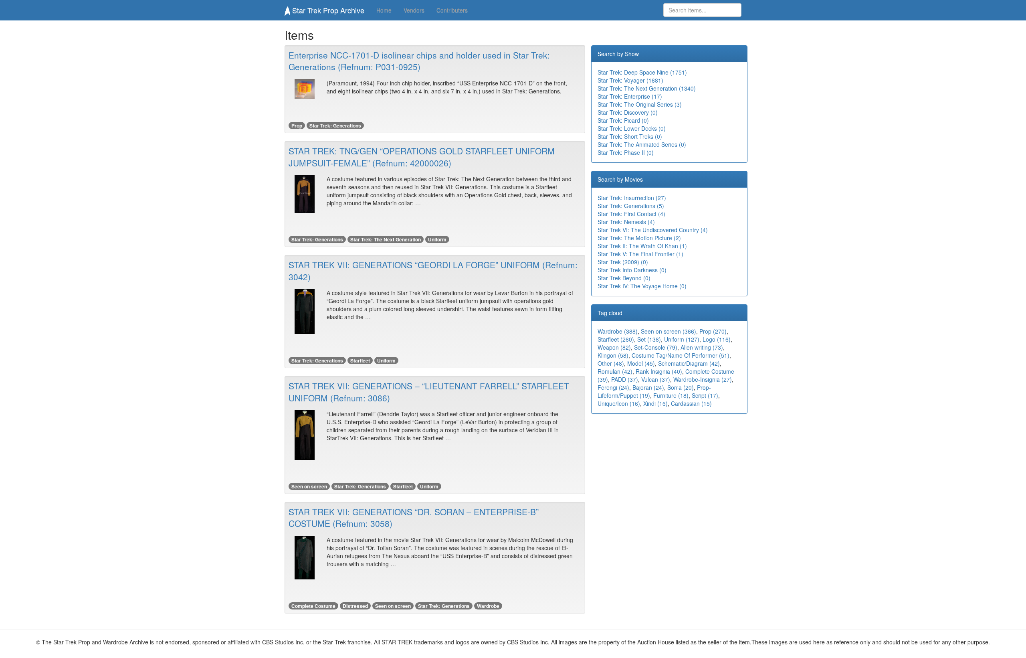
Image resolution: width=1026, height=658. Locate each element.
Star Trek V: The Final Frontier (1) (640, 254)
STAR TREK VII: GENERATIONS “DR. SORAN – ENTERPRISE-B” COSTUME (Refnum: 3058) (414, 517)
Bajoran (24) (648, 387)
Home (384, 10)
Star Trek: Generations (335, 125)
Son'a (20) (680, 387)
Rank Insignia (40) (659, 371)
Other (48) (611, 363)
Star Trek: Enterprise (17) (630, 96)
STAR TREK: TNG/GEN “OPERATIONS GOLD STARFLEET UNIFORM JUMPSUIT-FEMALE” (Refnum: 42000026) (422, 156)
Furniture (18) (671, 395)
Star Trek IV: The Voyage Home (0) (642, 286)
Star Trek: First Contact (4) (631, 214)
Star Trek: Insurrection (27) (632, 198)
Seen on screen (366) (668, 331)
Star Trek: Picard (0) (623, 120)
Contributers (452, 10)
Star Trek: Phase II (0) (626, 152)
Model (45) (641, 363)
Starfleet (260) (616, 339)
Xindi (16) (655, 403)
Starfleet (360, 360)
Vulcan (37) (655, 379)
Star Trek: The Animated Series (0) (642, 144)
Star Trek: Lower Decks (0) (632, 128)
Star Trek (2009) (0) (623, 262)
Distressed (355, 605)
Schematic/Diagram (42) (689, 363)
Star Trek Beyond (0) (624, 278)
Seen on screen (309, 486)
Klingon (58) (613, 355)
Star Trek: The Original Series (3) (640, 104)
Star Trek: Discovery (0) (628, 112)
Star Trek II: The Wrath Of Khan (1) (642, 246)
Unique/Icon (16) (619, 403)
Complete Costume (313, 605)
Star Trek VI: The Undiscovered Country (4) (653, 230)
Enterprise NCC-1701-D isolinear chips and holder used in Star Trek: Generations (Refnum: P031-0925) (419, 61)
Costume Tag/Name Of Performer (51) (680, 355)
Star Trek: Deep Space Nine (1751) (642, 72)
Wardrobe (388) (618, 331)
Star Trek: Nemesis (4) (626, 222)
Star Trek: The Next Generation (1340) (647, 88)
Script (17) (705, 395)
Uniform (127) (681, 339)
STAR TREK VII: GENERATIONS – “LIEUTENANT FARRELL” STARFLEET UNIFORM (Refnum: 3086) (429, 391)
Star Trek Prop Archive (327, 10)
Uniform (437, 239)
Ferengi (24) (613, 387)
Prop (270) (713, 331)
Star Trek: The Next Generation (385, 239)
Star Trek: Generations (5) (631, 206)
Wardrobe (488, 605)
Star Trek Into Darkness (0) (632, 270)
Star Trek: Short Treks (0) (630, 136)
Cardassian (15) (691, 403)
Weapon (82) (614, 347)
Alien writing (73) (702, 347)
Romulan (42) (615, 371)
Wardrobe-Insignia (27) (702, 379)
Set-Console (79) (655, 347)
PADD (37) (624, 379)
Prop (296, 125)
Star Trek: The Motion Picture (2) (639, 238)
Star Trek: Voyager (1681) (630, 80)
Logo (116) (717, 339)
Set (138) (649, 339)
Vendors (414, 10)
